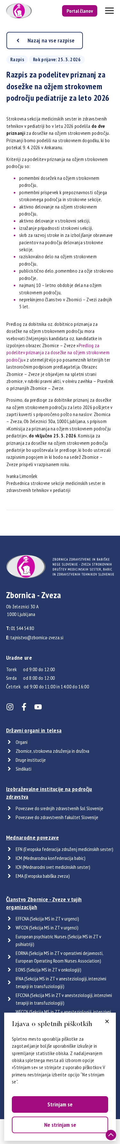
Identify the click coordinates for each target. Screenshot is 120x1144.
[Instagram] (10, 707)
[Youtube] (38, 707)
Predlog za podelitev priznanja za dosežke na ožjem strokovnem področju (57, 352)
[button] (107, 1021)
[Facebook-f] (24, 707)
